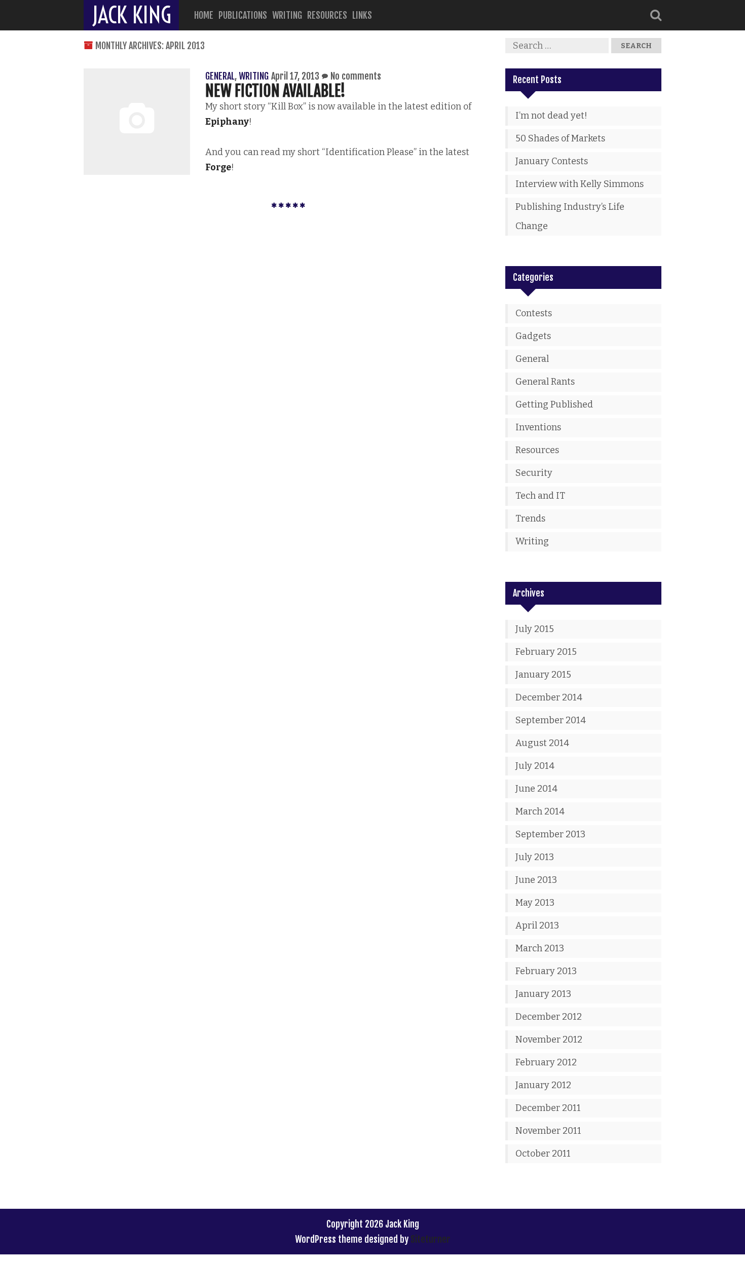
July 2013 (534, 857)
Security (533, 472)
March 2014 (540, 811)
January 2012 (543, 1085)
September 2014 (550, 720)
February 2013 (546, 971)
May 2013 (534, 902)
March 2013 (539, 948)
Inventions (538, 427)
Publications (242, 15)
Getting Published (554, 404)
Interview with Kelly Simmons (579, 184)
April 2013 (537, 925)
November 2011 (548, 1130)
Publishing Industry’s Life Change (569, 216)
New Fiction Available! (275, 91)
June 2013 (536, 879)
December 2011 (548, 1107)
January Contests (551, 161)
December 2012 (548, 1016)
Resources (327, 15)
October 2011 (543, 1153)
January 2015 (543, 674)
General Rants (545, 381)
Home (203, 15)
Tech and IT (540, 495)
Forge (218, 167)
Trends (530, 518)
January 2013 (543, 993)
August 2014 (542, 743)
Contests (533, 313)
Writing (287, 15)
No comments (355, 76)
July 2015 (534, 629)
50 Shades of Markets (560, 138)
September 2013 (550, 834)
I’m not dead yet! (551, 115)
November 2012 (548, 1039)
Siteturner (431, 1239)
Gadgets (533, 336)
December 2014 (548, 697)
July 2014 (534, 765)
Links (362, 15)
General (220, 76)
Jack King (131, 15)
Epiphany (227, 121)
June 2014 (536, 788)
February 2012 (546, 1062)
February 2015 (546, 651)
